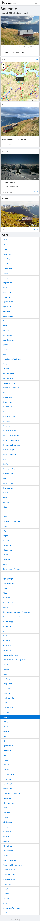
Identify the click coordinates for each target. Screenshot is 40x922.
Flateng (5, 321)
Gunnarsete (7, 392)
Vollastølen (7, 884)
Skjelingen (6, 741)
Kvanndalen (7, 540)
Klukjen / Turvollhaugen (11, 521)
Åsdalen (5, 913)
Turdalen (6, 827)
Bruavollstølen (8, 268)
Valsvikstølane (8, 851)
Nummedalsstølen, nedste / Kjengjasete (17, 612)
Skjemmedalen (8, 746)
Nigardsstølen (8, 602)
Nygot (5, 631)
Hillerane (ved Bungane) (11, 469)
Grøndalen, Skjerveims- (11, 388)
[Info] (37, 145)
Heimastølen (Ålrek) (10, 454)
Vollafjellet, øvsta (9, 879)
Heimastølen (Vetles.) (10, 450)
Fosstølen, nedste (9, 335)
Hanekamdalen (8, 407)
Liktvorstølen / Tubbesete (12, 569)
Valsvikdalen (7, 846)
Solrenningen (7, 779)
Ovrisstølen (7, 645)
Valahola (6, 841)
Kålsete (5, 555)
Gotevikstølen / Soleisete (12, 359)
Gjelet (5, 349)
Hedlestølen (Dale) (9, 431)
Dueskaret (6, 287)
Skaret (5, 736)
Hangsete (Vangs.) (9, 416)
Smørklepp (6, 770)
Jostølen (6, 497)
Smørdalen (6, 765)
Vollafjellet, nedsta (9, 875)
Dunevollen (7, 292)
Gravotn (5, 364)
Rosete (5, 703)
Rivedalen (6, 693)
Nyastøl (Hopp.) (8, 622)
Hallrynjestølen (8, 397)
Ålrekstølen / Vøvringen (11, 908)
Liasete (5, 564)
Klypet (5, 526)
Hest (4, 459)
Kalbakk (5, 507)
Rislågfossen (7, 684)
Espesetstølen (8, 302)
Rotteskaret (7, 712)
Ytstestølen (7, 898)
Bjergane (6, 249)
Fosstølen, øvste (8, 340)
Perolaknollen (7, 650)
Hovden (5, 493)
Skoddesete (7, 750)
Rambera (6, 669)
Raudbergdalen (8, 679)
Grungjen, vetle (8, 378)
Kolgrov (5, 531)
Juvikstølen (7, 502)
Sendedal (6, 731)
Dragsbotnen (7, 283)
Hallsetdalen (7, 402)
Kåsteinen (6, 560)
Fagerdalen (7, 307)
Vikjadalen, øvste (9, 870)
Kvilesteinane (7, 550)
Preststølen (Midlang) (10, 655)
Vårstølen (6, 889)
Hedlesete (6, 426)
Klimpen (5, 517)
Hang (4, 412)
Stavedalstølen (8, 784)
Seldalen (6, 722)
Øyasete (6, 903)
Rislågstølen (7, 688)
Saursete (6, 717)
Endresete (6, 297)
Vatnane (5, 855)
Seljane (5, 727)
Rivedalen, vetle (8, 698)
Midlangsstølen (8, 583)
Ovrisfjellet (6, 641)
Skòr (4, 755)
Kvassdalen (7, 545)
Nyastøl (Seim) (8, 626)
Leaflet (30, 100)
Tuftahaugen (7, 822)
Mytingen (6, 588)
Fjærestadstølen (8, 316)
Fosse (5, 326)
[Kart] (34, 145)
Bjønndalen (7, 254)
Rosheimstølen (8, 707)
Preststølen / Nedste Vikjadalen (14, 660)
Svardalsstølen (8, 798)
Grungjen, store (8, 373)
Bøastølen (6, 273)
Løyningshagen (8, 579)
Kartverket (36, 100)
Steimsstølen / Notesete (11, 793)
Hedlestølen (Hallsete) (11, 435)
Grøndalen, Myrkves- (10, 383)
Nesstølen (6, 598)
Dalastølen (6, 278)
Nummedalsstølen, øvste (12, 617)
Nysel (5, 636)
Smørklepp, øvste (9, 774)
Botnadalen (7, 259)
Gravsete (6, 369)
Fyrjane (5, 345)
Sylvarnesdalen (8, 803)
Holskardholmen (8, 483)
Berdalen (6, 244)
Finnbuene (6, 311)
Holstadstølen (8, 488)
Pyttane (5, 665)
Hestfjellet (6, 464)
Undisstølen (7, 832)
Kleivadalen (7, 512)
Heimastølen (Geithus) (11, 440)
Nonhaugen (7, 607)
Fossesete (6, 330)
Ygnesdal (6, 894)
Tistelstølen (7, 812)
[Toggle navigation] (35, 3)
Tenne (5, 808)
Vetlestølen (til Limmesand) (13, 865)
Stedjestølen (7, 789)
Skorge (5, 760)
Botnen (5, 264)
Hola (4, 478)
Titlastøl (5, 817)
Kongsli (5, 536)
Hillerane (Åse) (8, 474)
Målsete (5, 593)
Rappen (5, 674)
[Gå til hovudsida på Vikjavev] (19, 2)
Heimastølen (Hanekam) (11, 445)
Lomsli (5, 574)
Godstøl (5, 354)
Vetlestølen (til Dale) (10, 860)
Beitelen (5, 240)
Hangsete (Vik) (8, 421)
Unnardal (6, 836)
